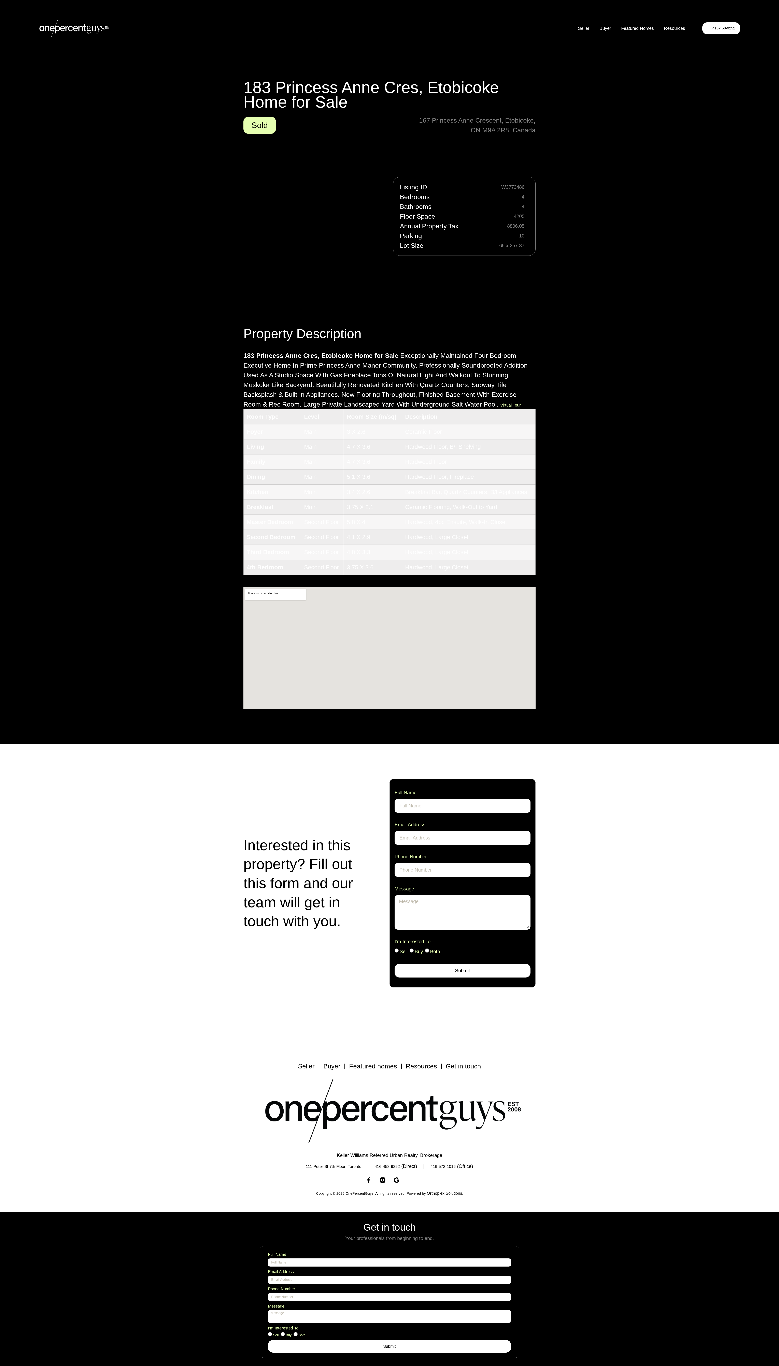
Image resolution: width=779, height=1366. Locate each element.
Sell (404, 951)
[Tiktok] (410, 1180)
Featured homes (373, 1066)
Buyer (605, 28)
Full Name (405, 792)
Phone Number (411, 856)
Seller (583, 28)
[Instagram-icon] (382, 1180)
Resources (674, 28)
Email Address (410, 824)
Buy (419, 951)
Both (435, 951)
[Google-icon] (396, 1180)
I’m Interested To (412, 941)
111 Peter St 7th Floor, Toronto (333, 1166)
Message (404, 888)
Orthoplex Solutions (444, 1193)
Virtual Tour (510, 405)
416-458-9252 (387, 1166)
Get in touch (463, 1066)
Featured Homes (637, 28)
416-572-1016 (443, 1166)
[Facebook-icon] (368, 1180)
